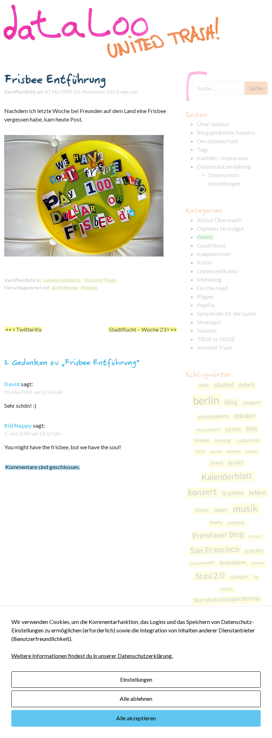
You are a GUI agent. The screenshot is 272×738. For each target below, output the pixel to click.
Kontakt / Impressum (222, 157)
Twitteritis (28, 329)
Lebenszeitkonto (61, 280)
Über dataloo (213, 123)
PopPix (206, 305)
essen (233, 429)
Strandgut (209, 322)
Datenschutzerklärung (224, 166)
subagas (239, 576)
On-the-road (212, 288)
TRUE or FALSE (216, 339)
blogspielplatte (214, 416)
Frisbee (89, 288)
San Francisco (214, 550)
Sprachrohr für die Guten (226, 313)
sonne (257, 563)
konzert (202, 491)
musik (245, 508)
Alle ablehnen (136, 698)
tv (255, 577)
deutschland (208, 429)
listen (202, 509)
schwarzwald (202, 562)
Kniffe (204, 262)
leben (257, 492)
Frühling (222, 441)
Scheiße (253, 550)
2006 (203, 385)
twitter (226, 588)
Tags (203, 149)
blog (231, 402)
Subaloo (207, 330)
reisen (255, 535)
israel (235, 462)
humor (251, 451)
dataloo (245, 416)
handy (215, 451)
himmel (233, 451)
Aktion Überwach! (219, 219)
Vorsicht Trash (100, 280)
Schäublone (233, 562)
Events (205, 236)
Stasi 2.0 (210, 575)
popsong (235, 523)
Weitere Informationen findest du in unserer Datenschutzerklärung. (92, 655)
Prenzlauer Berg (218, 535)
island (216, 462)
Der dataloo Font (217, 140)
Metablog (209, 279)
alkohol (223, 385)
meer (221, 509)
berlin (206, 400)
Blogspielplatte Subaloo (226, 132)
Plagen (205, 296)
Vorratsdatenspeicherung (226, 599)
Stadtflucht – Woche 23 (138, 329)
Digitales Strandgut (220, 228)
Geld (200, 451)
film (251, 428)
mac (134, 92)
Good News (211, 245)
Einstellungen (136, 679)
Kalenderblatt (214, 253)
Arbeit (246, 385)
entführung (65, 288)
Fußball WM (247, 441)
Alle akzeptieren (136, 718)
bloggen (252, 402)
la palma (233, 493)
